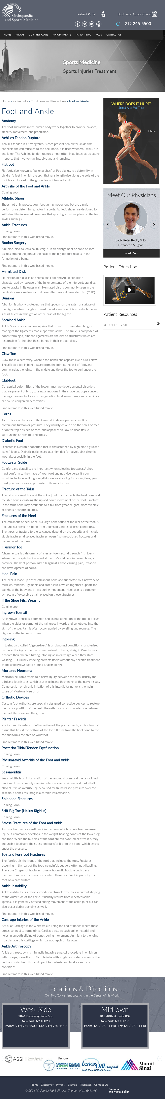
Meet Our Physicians (131, 195)
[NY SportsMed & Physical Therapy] (31, 13)
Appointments (62, 34)
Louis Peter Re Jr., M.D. (128, 240)
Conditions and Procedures (48, 101)
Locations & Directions (82, 988)
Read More (131, 253)
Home (7, 34)
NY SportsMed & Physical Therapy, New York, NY (66, 1090)
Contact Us (114, 34)
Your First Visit (115, 325)
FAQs (99, 34)
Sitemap (72, 1084)
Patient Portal (86, 14)
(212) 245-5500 (26, 1026)
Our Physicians (38, 34)
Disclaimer (47, 1084)
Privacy (60, 1084)
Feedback (86, 1084)
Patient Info (83, 34)
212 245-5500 (138, 23)
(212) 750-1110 (105, 1026)
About (20, 34)
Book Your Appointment (134, 14)
